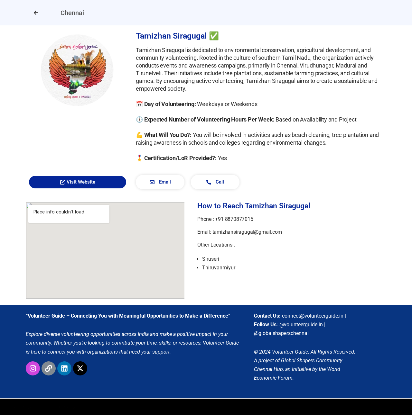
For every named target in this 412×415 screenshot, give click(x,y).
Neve (11, 407)
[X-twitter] (80, 368)
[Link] (49, 368)
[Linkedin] (64, 368)
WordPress (62, 407)
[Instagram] (33, 368)
